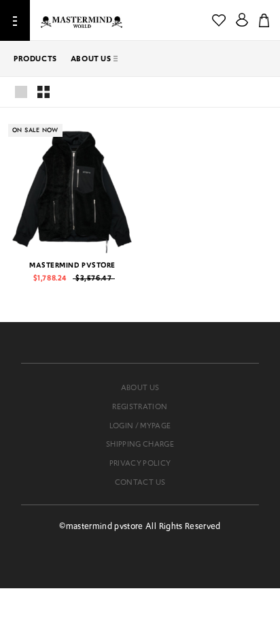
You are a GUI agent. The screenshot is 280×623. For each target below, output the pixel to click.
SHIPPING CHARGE (140, 443)
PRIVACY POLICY (140, 463)
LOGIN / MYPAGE (140, 425)
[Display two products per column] (43, 92)
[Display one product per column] (21, 92)
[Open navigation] (15, 20)
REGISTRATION (139, 406)
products (35, 58)
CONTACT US (140, 482)
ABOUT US (91, 58)
